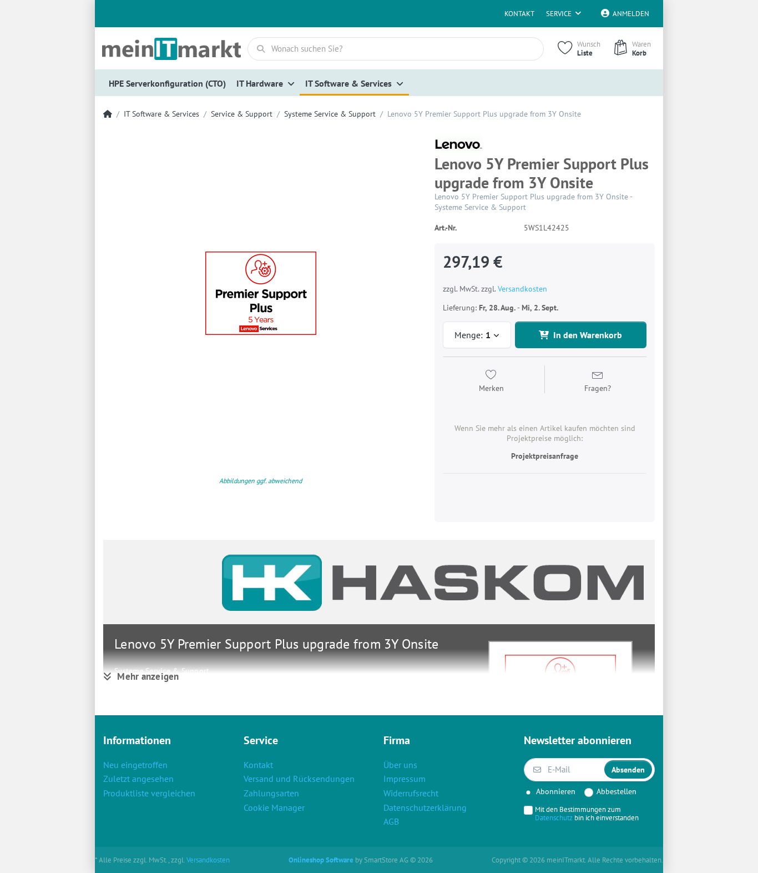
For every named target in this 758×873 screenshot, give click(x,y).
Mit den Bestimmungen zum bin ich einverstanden (587, 813)
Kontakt (519, 13)
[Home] (107, 114)
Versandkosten (522, 289)
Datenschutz (554, 817)
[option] (260, 293)
